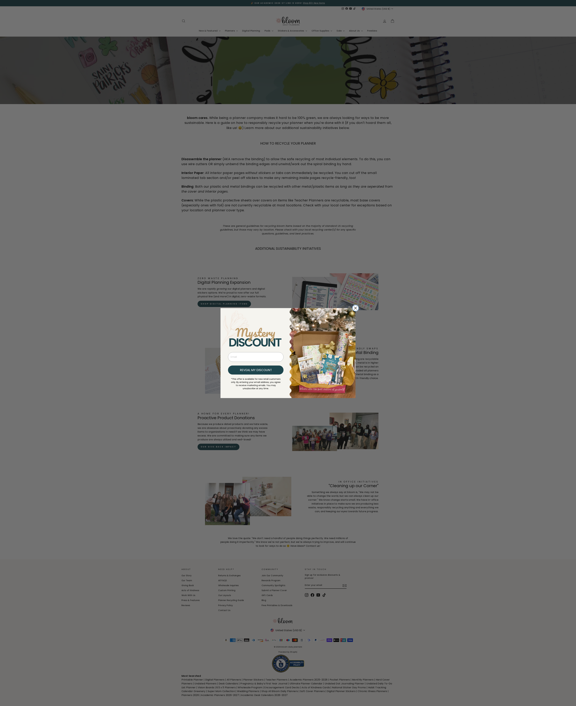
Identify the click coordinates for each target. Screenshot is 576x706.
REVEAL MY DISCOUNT (256, 370)
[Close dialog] (355, 308)
